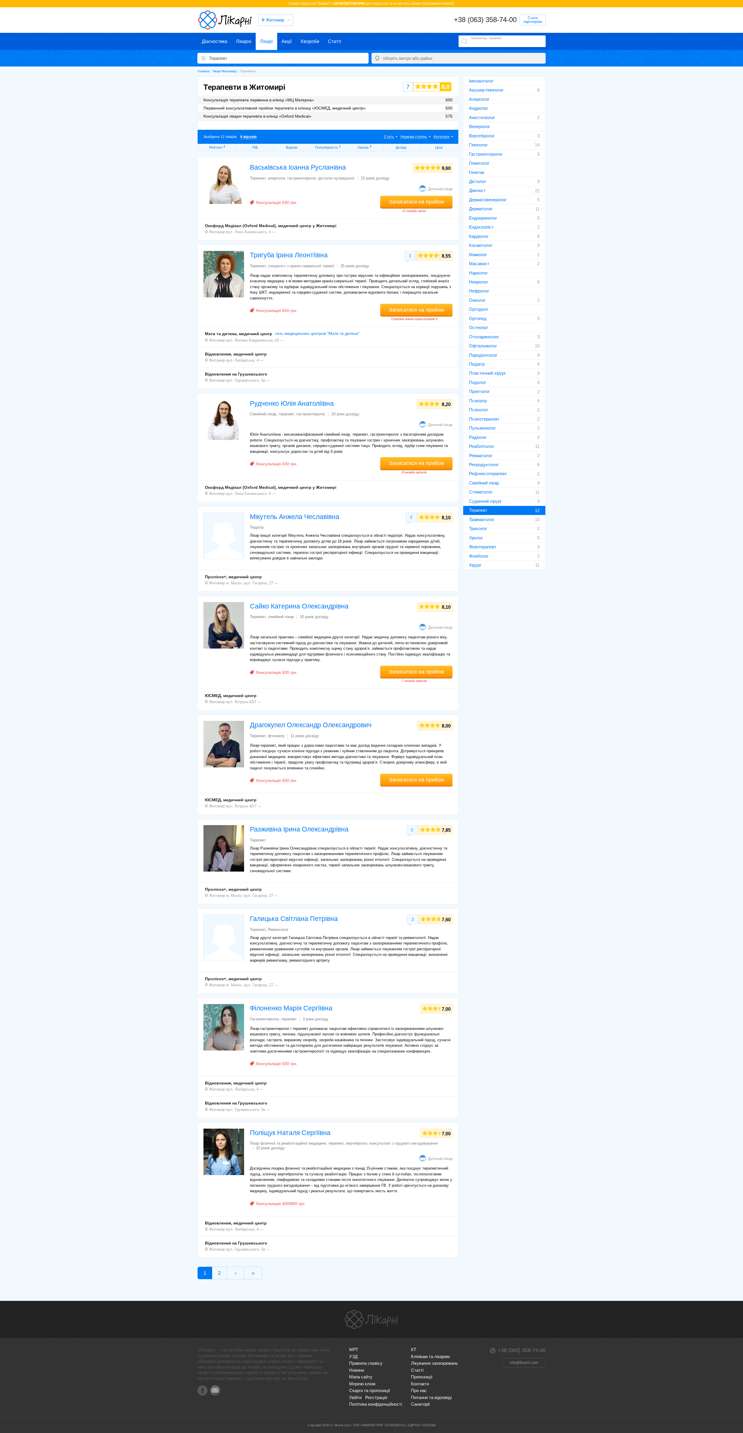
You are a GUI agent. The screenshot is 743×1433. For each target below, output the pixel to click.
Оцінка (363, 148)
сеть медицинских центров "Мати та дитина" (317, 333)
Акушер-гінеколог (486, 89)
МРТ (353, 1349)
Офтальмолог (483, 345)
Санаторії (420, 1404)
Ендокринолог (483, 218)
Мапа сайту (360, 1376)
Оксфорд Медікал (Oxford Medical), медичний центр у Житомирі (270, 225)
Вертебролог (482, 135)
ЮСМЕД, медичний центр (231, 695)
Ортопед (477, 318)
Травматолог (481, 519)
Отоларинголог (484, 336)
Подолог (477, 382)
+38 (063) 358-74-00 (485, 20)
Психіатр (478, 400)
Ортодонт (478, 309)
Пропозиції (421, 1376)
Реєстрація (376, 1397)
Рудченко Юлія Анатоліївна (292, 403)
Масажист (479, 263)
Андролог (478, 108)
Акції (287, 41)
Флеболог (478, 556)
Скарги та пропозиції (369, 1390)
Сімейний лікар (484, 482)
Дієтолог (477, 181)
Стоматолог (481, 491)
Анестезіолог (482, 117)
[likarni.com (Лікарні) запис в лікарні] (225, 20)
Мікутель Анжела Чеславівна (294, 516)
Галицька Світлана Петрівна (294, 918)
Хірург (475, 565)
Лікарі (266, 41)
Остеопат (478, 327)
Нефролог (479, 290)
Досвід (401, 148)
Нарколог (478, 272)
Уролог (476, 537)
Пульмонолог (482, 427)
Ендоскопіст (481, 227)
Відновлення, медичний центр (236, 354)
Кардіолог (478, 236)
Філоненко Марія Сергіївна (291, 1008)
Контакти (420, 1383)
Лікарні (243, 41)
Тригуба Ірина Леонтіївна (289, 255)
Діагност (477, 190)
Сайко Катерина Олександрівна (299, 606)
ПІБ (255, 148)
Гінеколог (478, 144)
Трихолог (478, 528)
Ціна (439, 148)
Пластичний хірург (487, 373)
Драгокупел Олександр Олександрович (311, 725)
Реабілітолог (481, 446)
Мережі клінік (362, 1383)
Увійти (355, 1397)
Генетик (476, 172)
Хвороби (309, 41)
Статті (334, 41)
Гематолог (479, 163)
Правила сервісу (366, 1363)
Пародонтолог (483, 355)
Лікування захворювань (434, 1363)
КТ (413, 1349)
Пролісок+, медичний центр (233, 576)
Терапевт (478, 510)
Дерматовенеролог (487, 199)
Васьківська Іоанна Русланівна (298, 167)
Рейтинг (215, 148)
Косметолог (480, 245)
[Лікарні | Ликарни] (371, 1319)
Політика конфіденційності (375, 1404)
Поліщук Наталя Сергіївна (290, 1132)
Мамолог (478, 254)
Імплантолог (481, 80)
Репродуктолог (484, 464)
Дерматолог (481, 208)
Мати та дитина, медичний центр (238, 333)
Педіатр (477, 364)
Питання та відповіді (431, 1397)
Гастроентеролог (485, 154)
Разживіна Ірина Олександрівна (299, 829)
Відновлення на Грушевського (236, 374)
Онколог (477, 300)
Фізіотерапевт (482, 546)
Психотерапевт (484, 418)
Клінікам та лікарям (430, 1356)
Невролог (478, 281)
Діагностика (214, 41)
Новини (356, 1370)
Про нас (419, 1390)
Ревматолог (480, 455)
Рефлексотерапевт (488, 473)
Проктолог (479, 391)
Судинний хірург (485, 501)
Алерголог (479, 99)
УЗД (353, 1356)
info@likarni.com (524, 1362)
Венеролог (479, 126)
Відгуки (291, 148)
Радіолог (477, 437)
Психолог (478, 409)
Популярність (326, 148)
